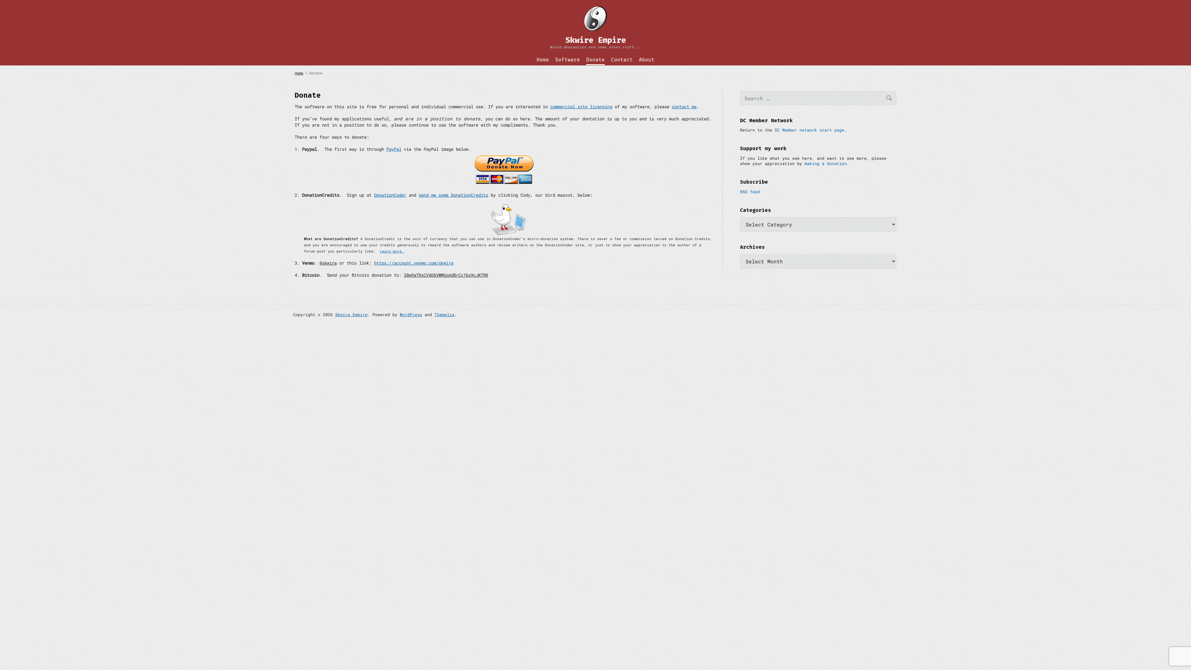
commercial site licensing (581, 106)
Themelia (444, 314)
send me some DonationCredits (453, 195)
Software (567, 60)
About (646, 60)
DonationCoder (390, 195)
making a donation (826, 163)
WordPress (411, 314)
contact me (684, 106)
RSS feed (750, 191)
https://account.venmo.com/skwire (413, 263)
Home (543, 60)
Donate (595, 60)
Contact (622, 60)
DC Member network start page (809, 129)
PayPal (393, 149)
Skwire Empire (351, 314)
